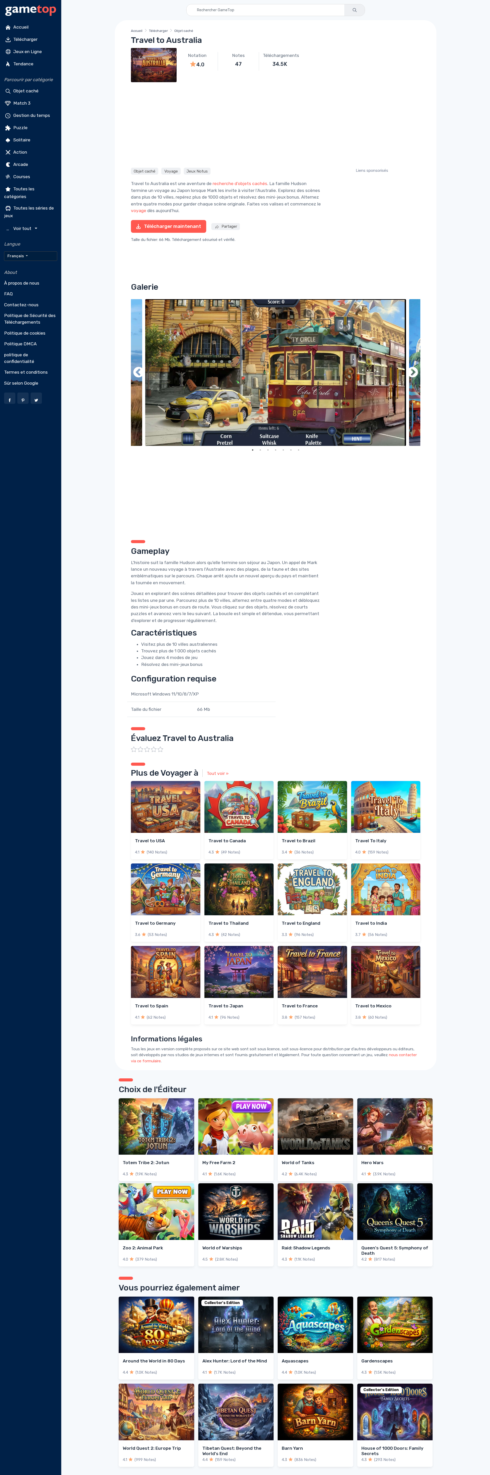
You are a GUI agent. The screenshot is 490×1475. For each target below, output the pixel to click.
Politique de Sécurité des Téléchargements (30, 319)
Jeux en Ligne (27, 51)
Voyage (171, 171)
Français (16, 256)
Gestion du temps (31, 115)
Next (412, 372)
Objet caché (25, 90)
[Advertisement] (275, 124)
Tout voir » (218, 773)
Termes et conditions (26, 372)
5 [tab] (283, 450)
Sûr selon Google (21, 383)
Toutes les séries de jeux (29, 211)
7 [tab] (298, 450)
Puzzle (20, 127)
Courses (21, 176)
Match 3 (21, 103)
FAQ (8, 293)
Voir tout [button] (19, 228)
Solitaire (21, 139)
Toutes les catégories (19, 192)
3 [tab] (268, 450)
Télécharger (25, 39)
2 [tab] (260, 450)
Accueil (20, 27)
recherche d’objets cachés (240, 183)
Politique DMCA (20, 343)
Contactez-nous (21, 304)
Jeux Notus (197, 171)
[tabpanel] (275, 372)
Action (19, 152)
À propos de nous (21, 283)
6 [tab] (290, 450)
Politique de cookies (24, 333)
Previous (138, 372)
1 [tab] (252, 450)
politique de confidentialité (19, 358)
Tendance (22, 63)
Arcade (20, 164)
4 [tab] (275, 450)
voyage (138, 210)
